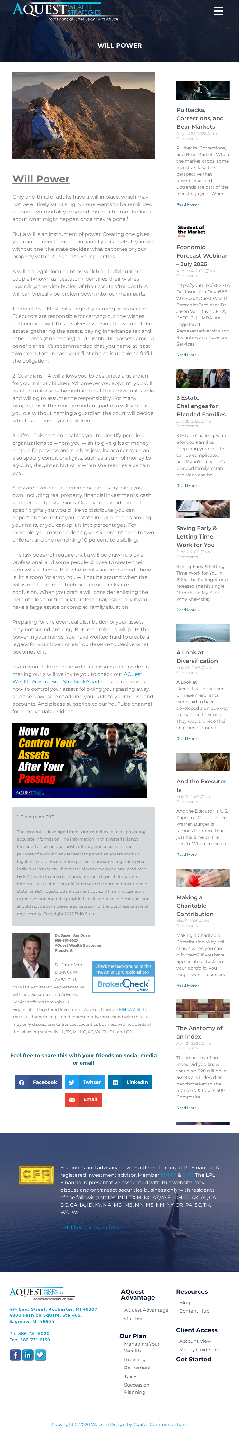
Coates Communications (161, 1424)
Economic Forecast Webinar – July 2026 (201, 256)
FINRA (125, 1009)
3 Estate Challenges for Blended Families (201, 406)
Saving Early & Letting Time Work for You (196, 536)
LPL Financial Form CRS (89, 1227)
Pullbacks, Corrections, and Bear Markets (200, 118)
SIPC (141, 1009)
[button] (38, 1082)
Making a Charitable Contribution (194, 906)
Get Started (193, 1359)
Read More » (187, 204)
